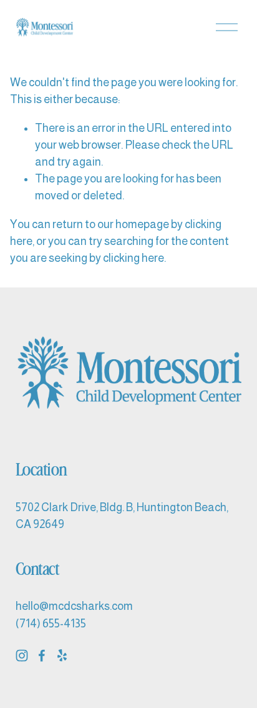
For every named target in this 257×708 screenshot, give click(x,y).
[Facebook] (42, 655)
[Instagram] (22, 655)
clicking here (133, 258)
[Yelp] (62, 655)
